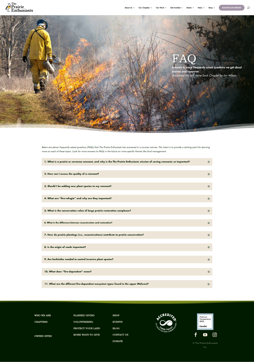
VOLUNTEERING (83, 321)
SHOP (116, 315)
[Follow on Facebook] (195, 334)
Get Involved (175, 8)
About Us (128, 8)
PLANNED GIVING (83, 315)
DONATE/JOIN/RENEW (231, 8)
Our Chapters (144, 8)
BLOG (116, 328)
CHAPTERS (40, 321)
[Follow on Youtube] (205, 334)
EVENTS (118, 321)
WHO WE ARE (42, 315)
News (200, 8)
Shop (210, 8)
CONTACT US (120, 334)
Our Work (160, 8)
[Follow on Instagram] (214, 334)
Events (189, 8)
